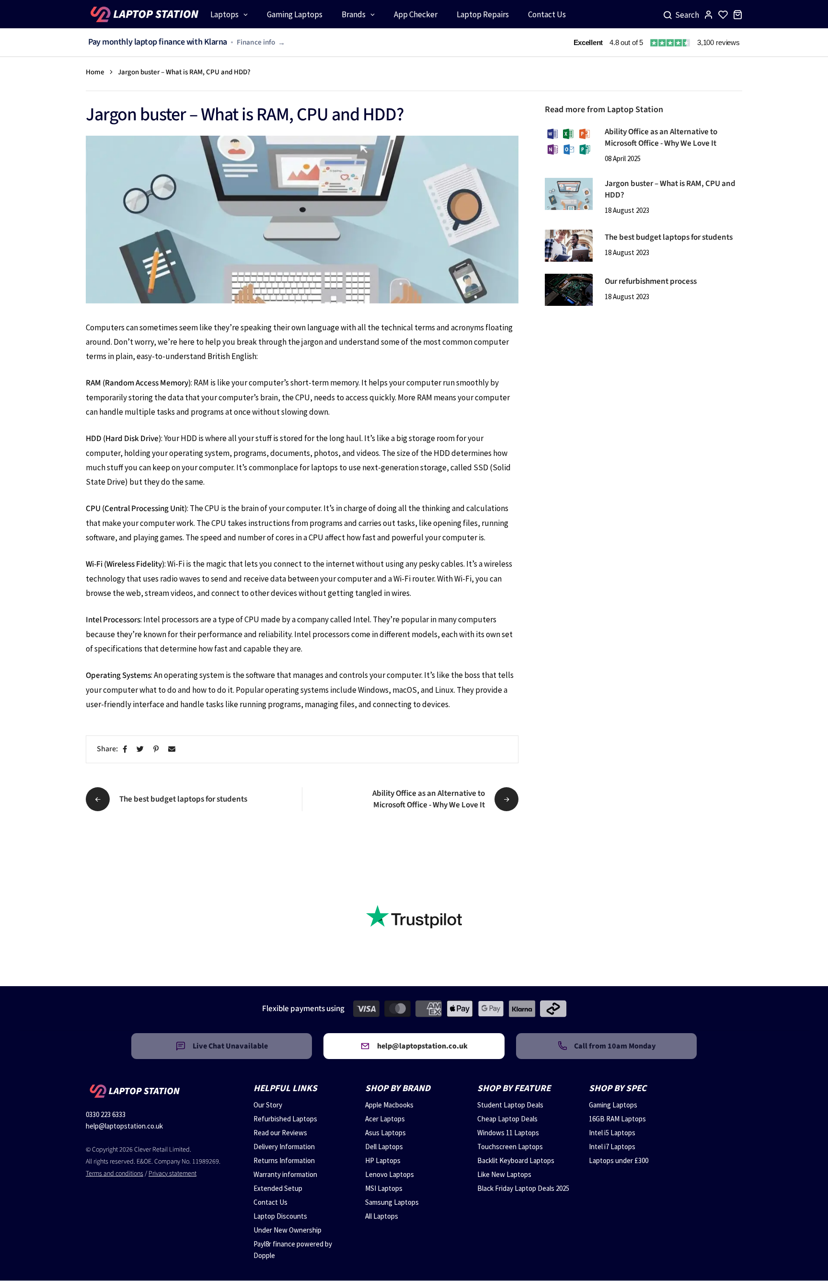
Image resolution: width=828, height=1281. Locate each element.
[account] (708, 14)
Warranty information (285, 1174)
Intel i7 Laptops (612, 1146)
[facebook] (127, 750)
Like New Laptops (504, 1174)
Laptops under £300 (618, 1160)
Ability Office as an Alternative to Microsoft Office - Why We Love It (661, 137)
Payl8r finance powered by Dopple (292, 1249)
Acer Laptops (385, 1118)
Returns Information (284, 1160)
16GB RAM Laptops (617, 1118)
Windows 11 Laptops (508, 1132)
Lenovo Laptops (389, 1174)
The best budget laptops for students (669, 237)
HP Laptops (383, 1160)
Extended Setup (277, 1188)
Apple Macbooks (389, 1104)
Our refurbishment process (651, 281)
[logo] (143, 14)
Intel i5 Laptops (612, 1132)
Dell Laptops (384, 1146)
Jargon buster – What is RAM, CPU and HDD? (670, 189)
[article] (569, 141)
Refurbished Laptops (285, 1118)
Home (95, 72)
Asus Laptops (385, 1132)
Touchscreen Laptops (510, 1146)
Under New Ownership (287, 1229)
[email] (173, 750)
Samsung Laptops (392, 1202)
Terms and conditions (114, 1173)
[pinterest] (157, 750)
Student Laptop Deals (510, 1104)
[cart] (737, 14)
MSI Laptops (383, 1188)
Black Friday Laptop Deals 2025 (523, 1188)
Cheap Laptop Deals (507, 1118)
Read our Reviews (280, 1132)
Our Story (267, 1104)
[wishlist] (723, 14)
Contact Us (270, 1202)
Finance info (256, 42)
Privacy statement (172, 1173)
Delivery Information (284, 1146)
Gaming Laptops (613, 1104)
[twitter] (142, 750)
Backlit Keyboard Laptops (515, 1160)
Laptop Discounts (280, 1216)
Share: (107, 749)
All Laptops (381, 1216)
